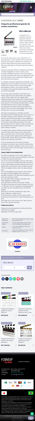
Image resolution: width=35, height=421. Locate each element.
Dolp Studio (20, 420)
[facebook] (3, 279)
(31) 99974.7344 (25, 1)
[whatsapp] (14, 279)
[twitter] (7, 279)
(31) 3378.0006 (6, 1)
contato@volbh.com (17, 374)
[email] (22, 279)
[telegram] (10, 279)
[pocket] (18, 279)
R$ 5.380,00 (25, 31)
